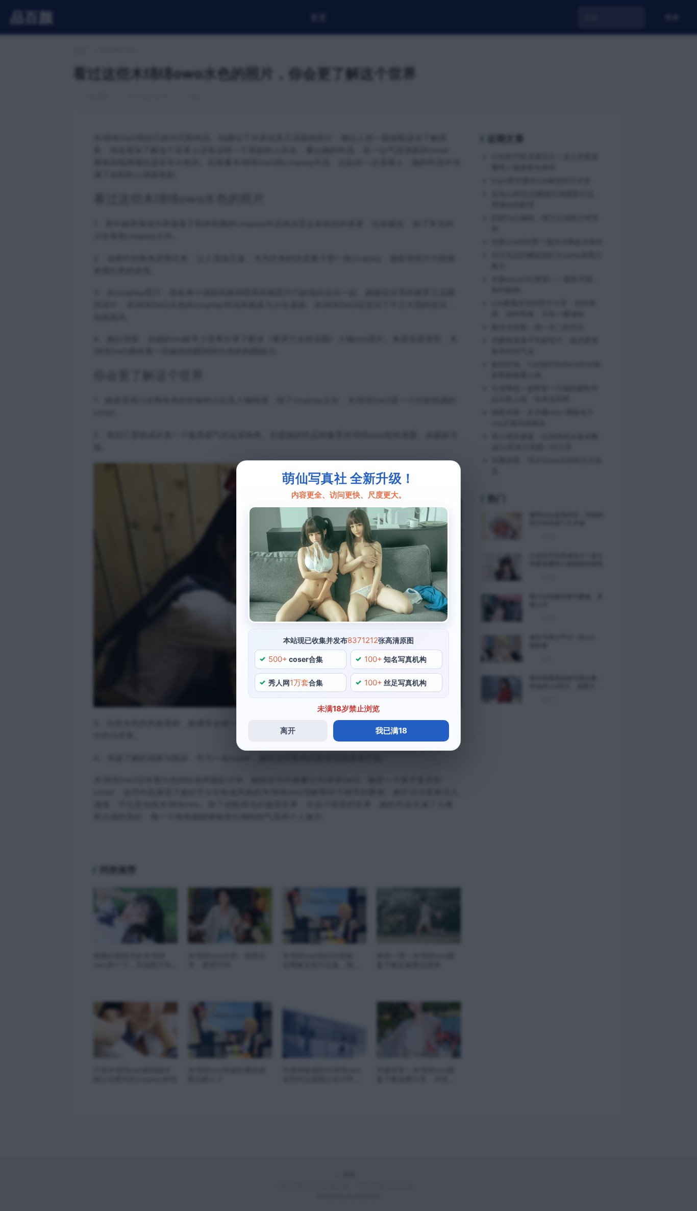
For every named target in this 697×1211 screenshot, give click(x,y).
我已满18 (391, 730)
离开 (287, 730)
